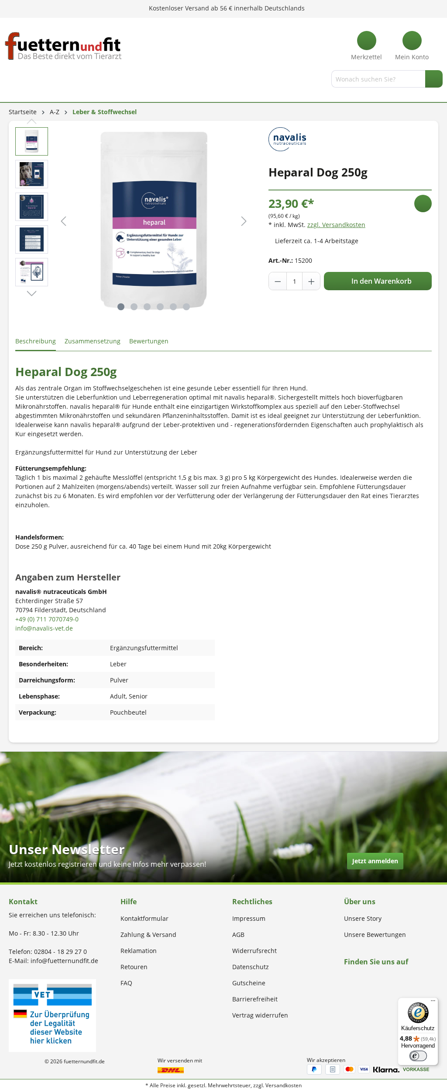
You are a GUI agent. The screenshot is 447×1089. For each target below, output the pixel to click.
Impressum (248, 918)
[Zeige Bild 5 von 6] (173, 306)
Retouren (134, 967)
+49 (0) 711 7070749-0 (47, 619)
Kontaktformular (144, 918)
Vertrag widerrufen (260, 1015)
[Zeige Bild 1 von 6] (120, 306)
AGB (238, 934)
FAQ (126, 983)
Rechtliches (252, 901)
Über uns (359, 901)
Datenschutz (250, 967)
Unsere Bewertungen (375, 934)
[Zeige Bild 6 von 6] (186, 306)
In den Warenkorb (381, 281)
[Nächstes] (244, 221)
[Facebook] (347, 978)
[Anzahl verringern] (278, 281)
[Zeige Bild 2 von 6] (134, 306)
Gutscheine (248, 983)
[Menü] (10, 80)
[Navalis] (287, 138)
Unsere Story (363, 918)
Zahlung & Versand (148, 934)
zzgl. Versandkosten (336, 225)
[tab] (35, 341)
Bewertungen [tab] (148, 341)
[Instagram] (357, 978)
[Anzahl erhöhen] (311, 281)
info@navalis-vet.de (44, 628)
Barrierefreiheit (255, 999)
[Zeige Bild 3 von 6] (147, 306)
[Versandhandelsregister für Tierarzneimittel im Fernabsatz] (52, 1015)
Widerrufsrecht (254, 951)
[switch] (418, 1056)
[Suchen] (434, 79)
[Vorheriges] (63, 221)
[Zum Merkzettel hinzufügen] (423, 203)
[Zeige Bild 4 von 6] (160, 306)
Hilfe (128, 901)
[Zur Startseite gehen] (63, 46)
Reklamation (138, 951)
